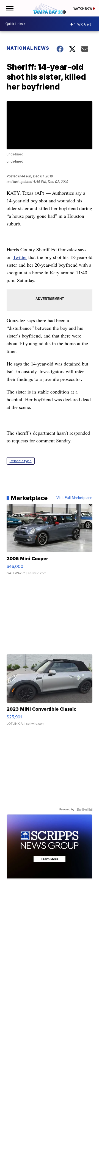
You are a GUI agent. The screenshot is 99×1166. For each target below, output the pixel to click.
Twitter (20, 257)
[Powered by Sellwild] (84, 809)
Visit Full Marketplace (74, 498)
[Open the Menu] (9, 8)
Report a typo (21, 461)
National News (28, 48)
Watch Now (83, 8)
